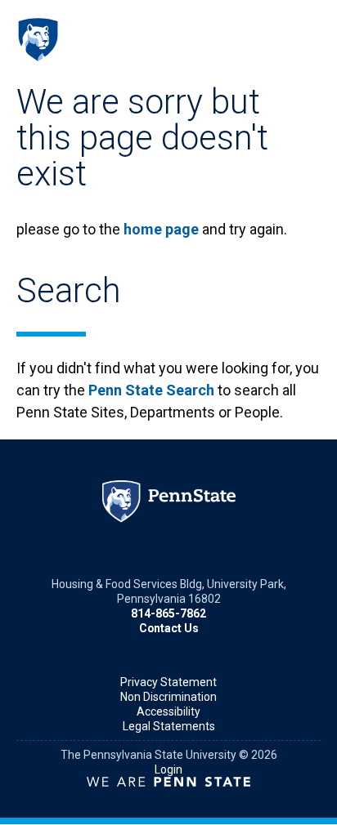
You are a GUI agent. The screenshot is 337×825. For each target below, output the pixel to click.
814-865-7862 (168, 613)
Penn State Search (151, 390)
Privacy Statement (168, 682)
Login (168, 769)
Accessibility (168, 711)
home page (161, 229)
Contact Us (169, 628)
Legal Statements (169, 726)
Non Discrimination (168, 696)
